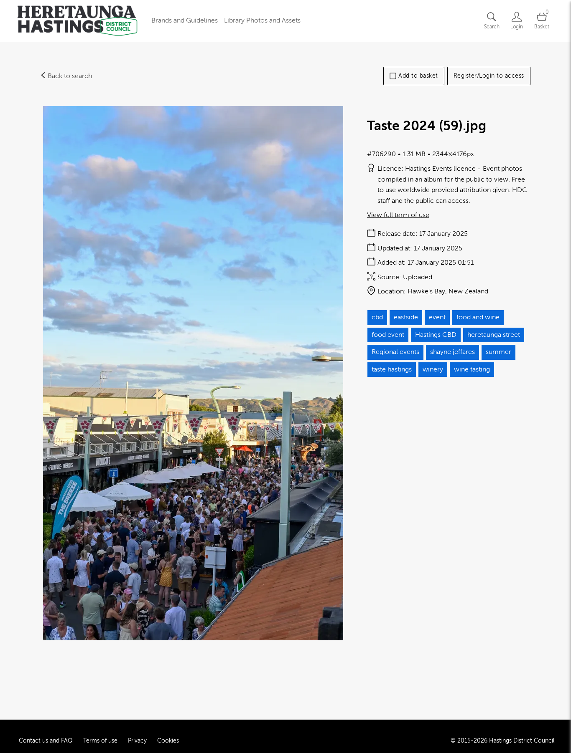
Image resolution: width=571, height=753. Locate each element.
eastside (406, 317)
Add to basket (418, 76)
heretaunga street (493, 335)
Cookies (168, 741)
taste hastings (392, 369)
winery (433, 369)
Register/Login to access (489, 76)
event (437, 317)
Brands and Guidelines (184, 20)
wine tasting (472, 369)
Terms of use (100, 741)
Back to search (69, 76)
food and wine (478, 317)
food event (388, 335)
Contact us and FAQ (46, 741)
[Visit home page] (77, 21)
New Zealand (468, 291)
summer (498, 352)
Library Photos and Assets (262, 20)
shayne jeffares (452, 352)
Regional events (395, 352)
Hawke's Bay (426, 291)
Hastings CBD (435, 335)
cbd (377, 317)
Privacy (137, 741)
